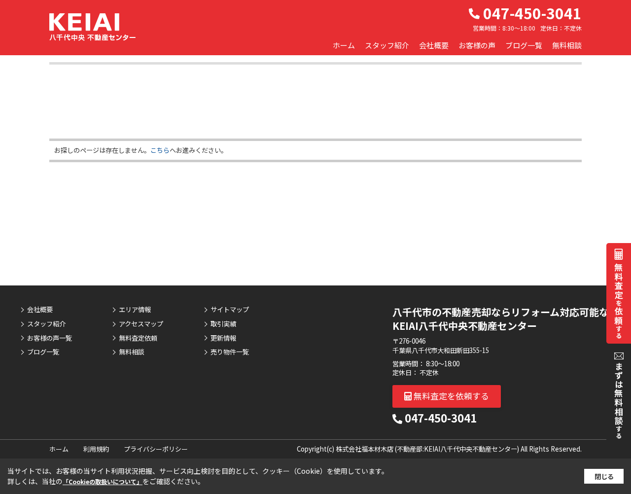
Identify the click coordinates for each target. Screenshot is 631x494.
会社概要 (434, 45)
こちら (160, 150)
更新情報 (223, 338)
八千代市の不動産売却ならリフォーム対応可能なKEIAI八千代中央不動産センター (500, 319)
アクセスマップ (141, 323)
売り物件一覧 (229, 352)
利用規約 (96, 449)
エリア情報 (135, 309)
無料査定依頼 (138, 338)
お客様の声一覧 (49, 338)
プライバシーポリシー (156, 449)
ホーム (344, 45)
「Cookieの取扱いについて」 (102, 481)
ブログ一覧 (523, 45)
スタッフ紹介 (387, 45)
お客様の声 (476, 45)
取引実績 (223, 323)
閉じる (604, 476)
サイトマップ (229, 309)
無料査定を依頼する (450, 395)
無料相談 (567, 45)
